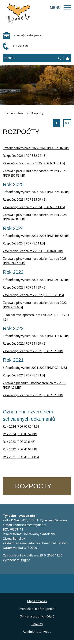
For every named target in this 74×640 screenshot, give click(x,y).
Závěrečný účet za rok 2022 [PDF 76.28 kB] (33, 295)
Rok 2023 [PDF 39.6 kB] (19, 442)
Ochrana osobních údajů (37, 616)
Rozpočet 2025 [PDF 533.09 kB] (24, 199)
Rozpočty (37, 113)
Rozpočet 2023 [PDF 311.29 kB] (24, 287)
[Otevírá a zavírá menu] (67, 7)
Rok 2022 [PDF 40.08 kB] (20, 449)
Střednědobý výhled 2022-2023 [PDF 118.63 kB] (36, 336)
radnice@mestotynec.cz (29, 525)
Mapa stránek (37, 601)
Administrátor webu (37, 632)
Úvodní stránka (14, 113)
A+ (67, 123)
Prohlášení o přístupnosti (37, 609)
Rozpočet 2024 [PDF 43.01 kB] (24, 243)
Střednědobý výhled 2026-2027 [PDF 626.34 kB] (36, 192)
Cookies (37, 624)
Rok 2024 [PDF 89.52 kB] (20, 434)
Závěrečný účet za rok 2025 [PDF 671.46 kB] (34, 163)
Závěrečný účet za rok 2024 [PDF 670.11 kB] (34, 207)
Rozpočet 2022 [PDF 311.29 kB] (24, 343)
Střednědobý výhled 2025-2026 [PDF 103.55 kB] (36, 236)
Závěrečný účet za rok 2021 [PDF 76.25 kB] (33, 351)
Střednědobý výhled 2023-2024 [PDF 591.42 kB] (36, 280)
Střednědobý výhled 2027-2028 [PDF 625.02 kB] (36, 148)
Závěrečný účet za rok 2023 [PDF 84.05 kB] (33, 251)
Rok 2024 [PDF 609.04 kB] (21, 426)
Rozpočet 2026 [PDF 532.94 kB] (24, 156)
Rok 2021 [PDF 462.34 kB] (21, 457)
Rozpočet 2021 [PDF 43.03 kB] (24, 375)
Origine (25, 560)
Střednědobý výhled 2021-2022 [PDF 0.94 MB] (35, 368)
